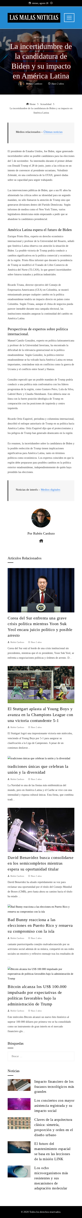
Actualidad (41, 37)
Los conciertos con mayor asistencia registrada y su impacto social (54, 1105)
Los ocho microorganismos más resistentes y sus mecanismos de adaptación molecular (51, 1178)
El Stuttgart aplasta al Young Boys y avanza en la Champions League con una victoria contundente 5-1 (40, 715)
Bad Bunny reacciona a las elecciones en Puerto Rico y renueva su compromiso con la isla (40, 925)
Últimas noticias (53, 131)
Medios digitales (50, 489)
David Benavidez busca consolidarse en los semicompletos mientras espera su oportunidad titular (40, 863)
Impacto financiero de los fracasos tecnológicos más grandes (54, 1086)
